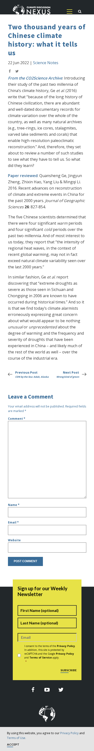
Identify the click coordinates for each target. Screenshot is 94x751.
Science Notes (45, 62)
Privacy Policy (69, 733)
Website (14, 540)
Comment (16, 419)
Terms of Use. (16, 738)
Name (14, 505)
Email (13, 522)
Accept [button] (13, 744)
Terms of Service (40, 657)
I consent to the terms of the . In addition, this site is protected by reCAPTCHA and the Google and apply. (50, 653)
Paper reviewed (23, 175)
